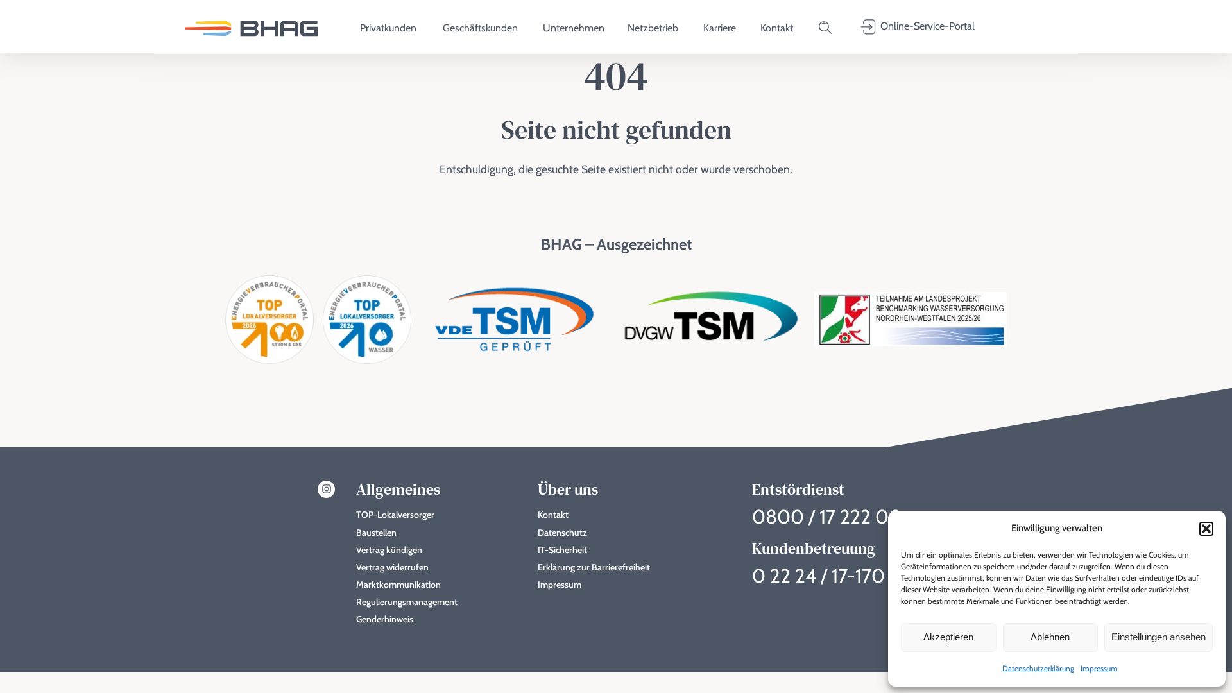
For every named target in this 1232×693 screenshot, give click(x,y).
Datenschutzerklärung (1038, 668)
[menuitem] (251, 27)
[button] (1206, 528)
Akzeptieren (948, 636)
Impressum (1099, 668)
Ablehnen (1050, 636)
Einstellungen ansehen (1158, 636)
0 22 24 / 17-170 (818, 576)
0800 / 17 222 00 (827, 517)
